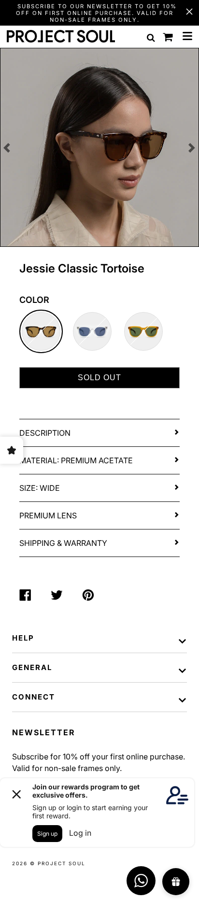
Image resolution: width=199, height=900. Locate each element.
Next (192, 148)
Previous (7, 148)
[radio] (41, 331)
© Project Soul (57, 863)
